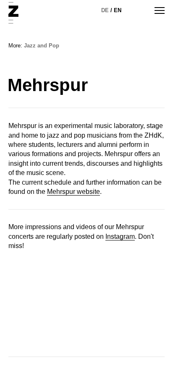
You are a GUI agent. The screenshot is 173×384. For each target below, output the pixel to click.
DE (105, 10)
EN (117, 10)
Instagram (120, 236)
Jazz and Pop (41, 45)
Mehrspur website (73, 191)
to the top (151, 363)
